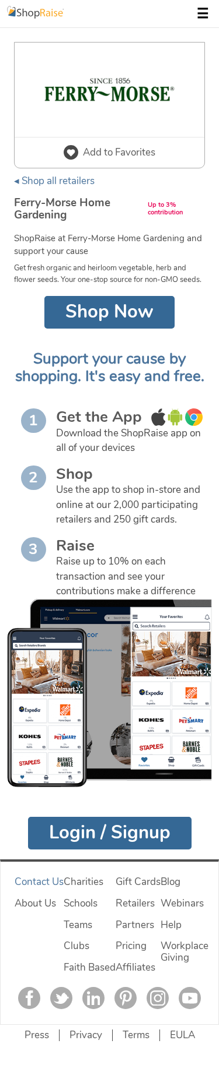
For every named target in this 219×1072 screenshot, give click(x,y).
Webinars (182, 903)
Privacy (85, 1035)
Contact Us (39, 881)
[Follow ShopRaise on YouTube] (190, 998)
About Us (35, 903)
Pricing (131, 946)
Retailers (135, 903)
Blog (170, 881)
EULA (182, 1035)
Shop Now (109, 311)
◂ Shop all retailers (54, 181)
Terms (136, 1035)
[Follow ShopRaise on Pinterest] (125, 998)
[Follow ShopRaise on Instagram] (158, 998)
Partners (135, 925)
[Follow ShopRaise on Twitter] (61, 998)
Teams (78, 925)
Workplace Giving (184, 951)
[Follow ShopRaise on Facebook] (29, 998)
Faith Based (90, 967)
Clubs (76, 946)
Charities (83, 881)
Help (171, 925)
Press (37, 1035)
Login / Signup (110, 832)
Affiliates (135, 967)
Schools (81, 903)
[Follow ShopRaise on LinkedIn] (93, 998)
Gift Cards (138, 881)
